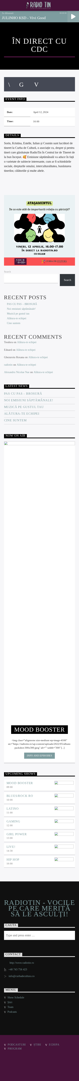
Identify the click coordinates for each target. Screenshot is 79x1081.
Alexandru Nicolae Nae (16, 372)
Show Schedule (15, 997)
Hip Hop (13, 859)
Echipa (54, 1044)
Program (15, 1048)
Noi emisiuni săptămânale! (21, 308)
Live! (11, 846)
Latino (13, 808)
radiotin (8, 364)
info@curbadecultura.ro (22, 976)
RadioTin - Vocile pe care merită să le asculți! (39, 908)
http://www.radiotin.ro (22, 962)
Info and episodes (39, 755)
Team (10, 1007)
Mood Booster (20, 783)
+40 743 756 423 (17, 969)
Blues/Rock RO (20, 795)
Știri (9, 1002)
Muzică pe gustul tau (18, 313)
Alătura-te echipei (16, 318)
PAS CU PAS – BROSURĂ (22, 304)
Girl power (17, 834)
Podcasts (12, 1011)
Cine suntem (13, 323)
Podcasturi (17, 1044)
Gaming (13, 821)
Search (7, 271)
